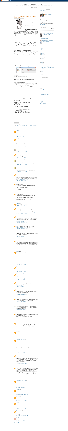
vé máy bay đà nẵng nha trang (20, 258)
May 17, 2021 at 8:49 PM (20, 279)
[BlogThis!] (15, 122)
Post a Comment (16, 422)
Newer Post (15, 424)
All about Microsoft (43, 89)
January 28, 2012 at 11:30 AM (21, 164)
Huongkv (17, 251)
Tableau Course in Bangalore (32, 212)
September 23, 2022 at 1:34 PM (22, 394)
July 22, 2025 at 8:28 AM (21, 420)
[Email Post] (29, 124)
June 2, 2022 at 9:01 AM (20, 378)
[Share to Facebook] (17, 122)
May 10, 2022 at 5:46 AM (20, 337)
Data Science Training (19, 207)
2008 (41, 74)
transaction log (34, 125)
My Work (41, 102)
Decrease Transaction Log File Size (23, 179)
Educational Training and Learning (21, 380)
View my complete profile (44, 24)
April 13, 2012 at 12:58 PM (21, 180)
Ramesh (17, 402)
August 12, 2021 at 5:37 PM (21, 302)
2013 (41, 48)
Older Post (36, 424)
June (42, 61)
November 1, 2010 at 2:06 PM (21, 151)
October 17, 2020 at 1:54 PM (21, 222)
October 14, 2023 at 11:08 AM (22, 415)
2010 (41, 52)
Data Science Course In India (20, 236)
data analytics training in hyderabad (21, 309)
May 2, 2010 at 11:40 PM (20, 136)
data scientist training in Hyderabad (21, 398)
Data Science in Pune (19, 266)
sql (30, 125)
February (42, 70)
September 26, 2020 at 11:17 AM (22, 213)
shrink (27, 125)
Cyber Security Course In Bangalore (21, 215)
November (42, 54)
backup (18, 125)
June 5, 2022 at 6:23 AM (20, 387)
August (42, 58)
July (42, 59)
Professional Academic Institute (20, 339)
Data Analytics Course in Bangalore (21, 273)
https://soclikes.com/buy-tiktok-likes (21, 227)
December (42, 53)
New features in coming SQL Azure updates (47, 66)
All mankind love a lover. (19, 159)
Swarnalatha (18, 389)
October (42, 55)
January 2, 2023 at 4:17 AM (21, 400)
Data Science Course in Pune (20, 270)
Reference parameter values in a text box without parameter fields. (47, 41)
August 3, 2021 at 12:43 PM (21, 286)
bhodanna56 (18, 396)
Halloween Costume (30, 414)
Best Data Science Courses (20, 288)
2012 (41, 49)
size (28, 125)
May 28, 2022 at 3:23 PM (20, 364)
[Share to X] (16, 122)
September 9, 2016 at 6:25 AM (22, 190)
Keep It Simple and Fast (34, 4)
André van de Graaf (48, 14)
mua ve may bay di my (19, 254)
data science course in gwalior (20, 327)
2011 (41, 50)
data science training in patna (20, 335)
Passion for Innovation (44, 93)
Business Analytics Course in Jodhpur (21, 363)
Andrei (17, 153)
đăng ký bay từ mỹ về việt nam (20, 256)
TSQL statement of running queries (43, 38)
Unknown (17, 173)
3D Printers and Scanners (19, 419)
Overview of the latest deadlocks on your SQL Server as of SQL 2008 (47, 34)
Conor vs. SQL (43, 95)
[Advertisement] (20, 10)
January (42, 71)
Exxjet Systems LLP (19, 417)
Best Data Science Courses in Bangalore (21, 294)
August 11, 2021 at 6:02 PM (21, 295)
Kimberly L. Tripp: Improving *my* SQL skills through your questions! (46, 91)
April (42, 63)
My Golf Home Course (43, 103)
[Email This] (14, 122)
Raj (16, 138)
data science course (19, 285)
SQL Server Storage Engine (44, 94)
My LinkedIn (41, 101)
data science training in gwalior (20, 317)
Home (26, 424)
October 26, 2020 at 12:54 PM (22, 228)
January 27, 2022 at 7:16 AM (21, 310)
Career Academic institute (19, 354)
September (42, 57)
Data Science (18, 313)
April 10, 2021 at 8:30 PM (21, 271)
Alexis (17, 130)
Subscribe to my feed (42, 10)
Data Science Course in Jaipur (20, 349)
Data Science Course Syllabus (20, 240)
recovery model (22, 125)
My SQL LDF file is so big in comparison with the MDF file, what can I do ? (25, 17)
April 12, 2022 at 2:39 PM (21, 329)
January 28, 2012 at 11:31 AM (21, 171)
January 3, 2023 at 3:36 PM (21, 408)
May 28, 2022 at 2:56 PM (20, 352)
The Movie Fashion (19, 410)
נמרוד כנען (17, 148)
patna (17, 331)
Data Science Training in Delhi (20, 385)
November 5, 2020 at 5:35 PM (21, 237)
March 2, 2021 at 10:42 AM (21, 264)
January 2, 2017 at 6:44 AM (21, 205)
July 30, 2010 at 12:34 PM (21, 146)
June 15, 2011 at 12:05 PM (21, 157)
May (42, 62)
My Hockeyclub (42, 104)
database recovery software (28, 145)
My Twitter (41, 100)
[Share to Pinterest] (18, 122)
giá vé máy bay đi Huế (19, 263)
